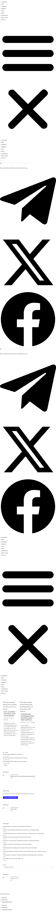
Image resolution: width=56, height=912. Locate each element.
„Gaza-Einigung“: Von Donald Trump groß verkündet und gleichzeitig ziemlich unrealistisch (23, 855)
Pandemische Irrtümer (15, 878)
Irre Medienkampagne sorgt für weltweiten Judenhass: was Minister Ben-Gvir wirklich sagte (23, 833)
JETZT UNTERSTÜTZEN (10, 797)
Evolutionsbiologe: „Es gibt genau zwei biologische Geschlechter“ (17, 826)
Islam (2, 11)
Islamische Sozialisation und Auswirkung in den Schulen (15, 757)
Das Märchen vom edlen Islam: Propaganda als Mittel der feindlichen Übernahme (21, 840)
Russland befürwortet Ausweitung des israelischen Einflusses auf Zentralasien (20, 847)
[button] (2, 22)
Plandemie (4, 6)
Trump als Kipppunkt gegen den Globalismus (12, 754)
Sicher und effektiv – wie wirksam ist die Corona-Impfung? (10, 713)
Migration (3, 8)
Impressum (4, 897)
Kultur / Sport (4, 17)
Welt (2, 4)
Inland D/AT (4, 2)
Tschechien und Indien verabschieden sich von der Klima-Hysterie (17, 844)
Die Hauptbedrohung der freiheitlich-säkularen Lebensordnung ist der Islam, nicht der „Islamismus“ (25, 851)
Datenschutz (4, 900)
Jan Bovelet (6, 718)
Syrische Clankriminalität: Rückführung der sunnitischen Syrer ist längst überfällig (21, 830)
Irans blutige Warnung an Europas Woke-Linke (13, 858)
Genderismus (4, 15)
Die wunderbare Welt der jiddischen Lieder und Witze (15, 761)
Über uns (3, 19)
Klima (2, 13)
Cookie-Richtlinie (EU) (6, 902)
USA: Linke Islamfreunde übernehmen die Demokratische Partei (17, 837)
